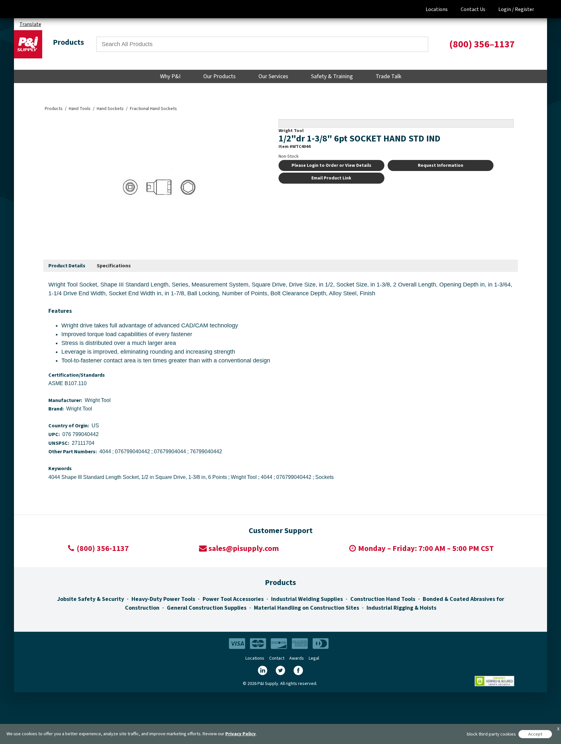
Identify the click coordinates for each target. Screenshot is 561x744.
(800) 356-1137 (103, 548)
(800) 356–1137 (482, 44)
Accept (535, 734)
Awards (296, 658)
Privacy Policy (240, 733)
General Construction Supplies (206, 608)
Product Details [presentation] (66, 265)
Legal (314, 658)
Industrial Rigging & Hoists (401, 608)
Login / (506, 9)
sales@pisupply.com (243, 548)
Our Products (219, 76)
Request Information (440, 165)
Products (54, 108)
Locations (437, 9)
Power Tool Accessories (233, 599)
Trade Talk (388, 76)
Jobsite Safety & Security (90, 599)
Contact (276, 658)
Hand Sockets (110, 108)
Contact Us (473, 9)
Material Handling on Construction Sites (306, 608)
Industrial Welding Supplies (307, 599)
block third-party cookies (491, 734)
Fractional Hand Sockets (153, 108)
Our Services (273, 76)
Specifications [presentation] (114, 265)
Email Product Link (331, 178)
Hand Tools (80, 108)
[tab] (67, 266)
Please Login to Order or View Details (331, 165)
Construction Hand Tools (382, 599)
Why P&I (170, 76)
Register (524, 9)
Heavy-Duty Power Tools (163, 599)
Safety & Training (332, 76)
